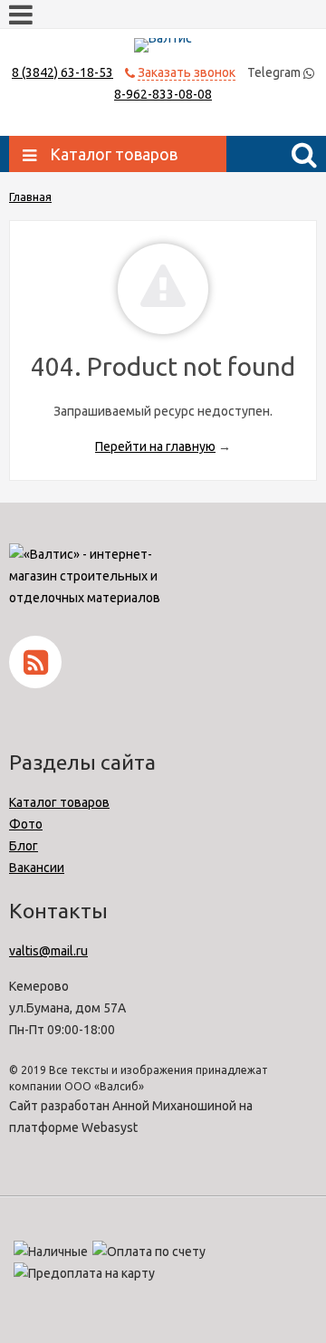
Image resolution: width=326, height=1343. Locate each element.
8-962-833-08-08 (163, 94)
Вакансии (36, 867)
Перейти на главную (155, 446)
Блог (23, 846)
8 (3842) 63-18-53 (62, 72)
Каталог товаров (59, 802)
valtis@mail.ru (48, 951)
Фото (26, 824)
